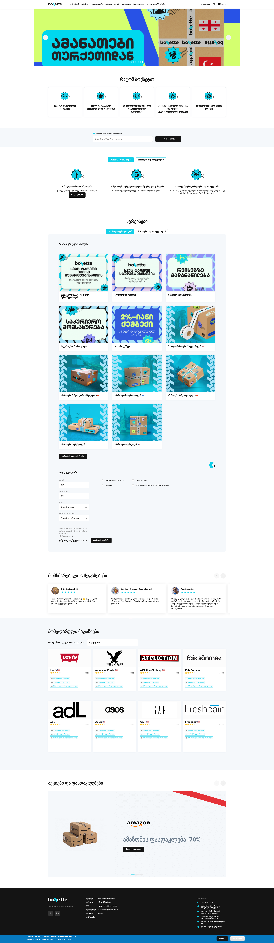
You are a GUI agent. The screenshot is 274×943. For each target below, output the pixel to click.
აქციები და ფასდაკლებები (107, 899)
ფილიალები (126, 4)
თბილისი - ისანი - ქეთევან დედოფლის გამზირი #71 (210, 906)
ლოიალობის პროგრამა (156, 4)
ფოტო (109, 479)
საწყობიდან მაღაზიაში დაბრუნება (152, 479)
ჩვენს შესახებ (74, 4)
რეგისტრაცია (77, 188)
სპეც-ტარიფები (138, 4)
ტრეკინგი (89, 907)
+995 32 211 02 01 (207, 896)
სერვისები (84, 4)
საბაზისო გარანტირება (114, 474)
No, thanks (237, 938)
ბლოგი (100, 907)
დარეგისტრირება (101, 534)
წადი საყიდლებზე (133, 843)
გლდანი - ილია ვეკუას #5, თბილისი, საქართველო (210, 911)
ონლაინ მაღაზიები (104, 896)
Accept (222, 938)
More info (67, 939)
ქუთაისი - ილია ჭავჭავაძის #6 (211, 920)
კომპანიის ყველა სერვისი (72, 450)
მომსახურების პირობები (106, 892)
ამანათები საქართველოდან (108, 903)
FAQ (87, 899)
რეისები (117, 4)
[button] (131, 55)
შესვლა (223, 4)
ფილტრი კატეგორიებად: (66, 636)
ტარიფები (108, 4)
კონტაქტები (90, 911)
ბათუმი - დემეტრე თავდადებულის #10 (213, 916)
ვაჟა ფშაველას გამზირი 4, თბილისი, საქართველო (210, 900)
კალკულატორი (97, 4)
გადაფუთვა (141, 474)
